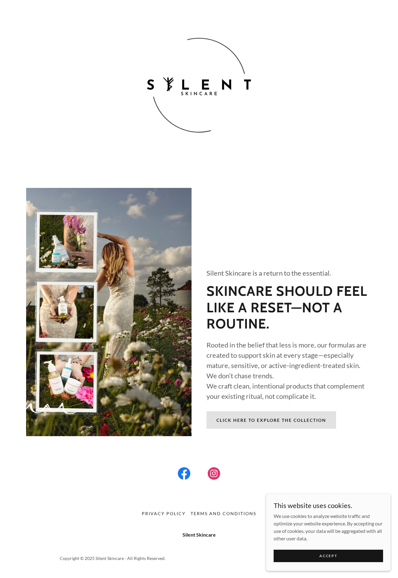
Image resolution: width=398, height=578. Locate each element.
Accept (328, 555)
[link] (184, 474)
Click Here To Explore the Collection (271, 420)
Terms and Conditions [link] (223, 513)
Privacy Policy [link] (164, 513)
